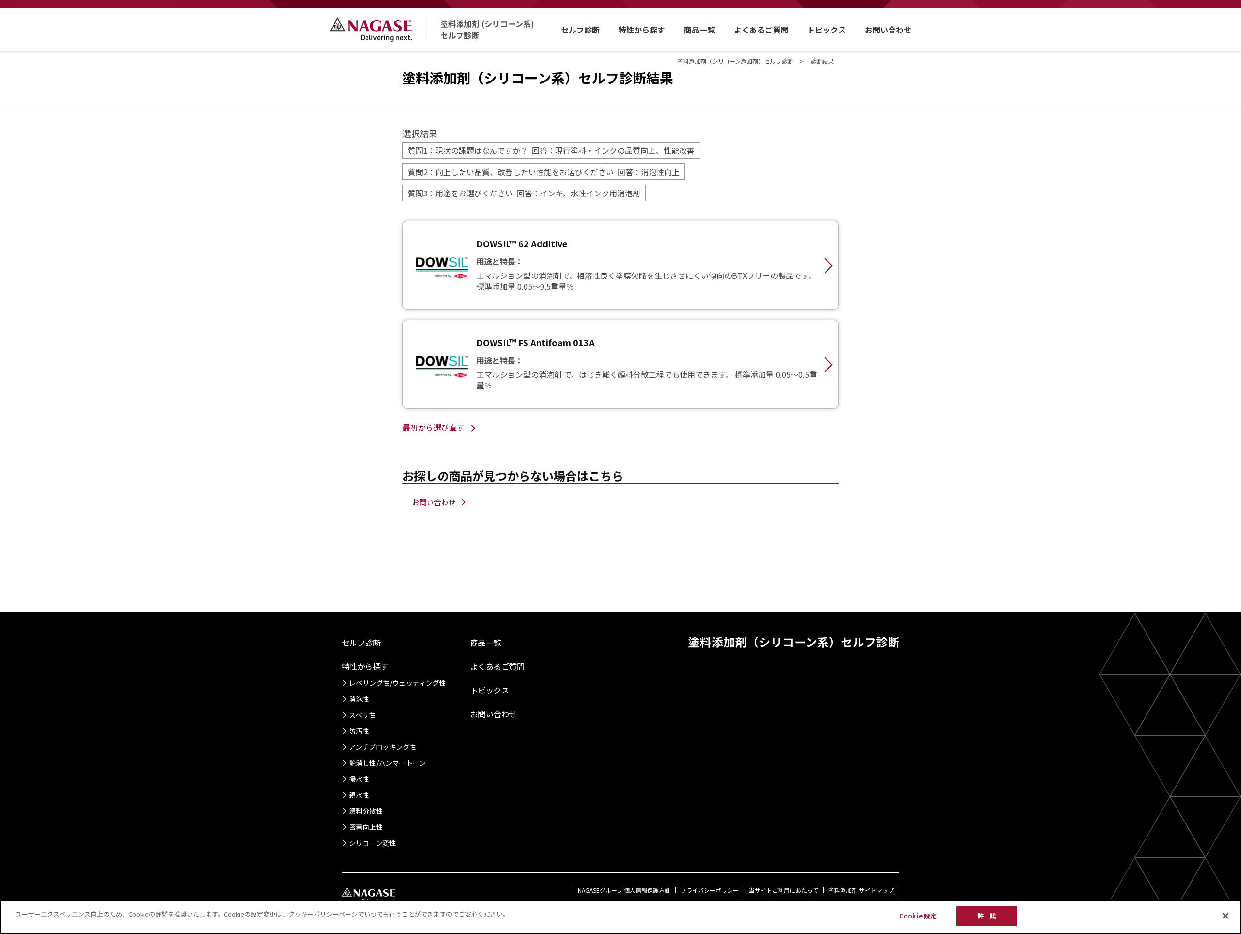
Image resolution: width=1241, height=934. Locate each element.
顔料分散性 (366, 811)
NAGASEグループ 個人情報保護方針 (624, 890)
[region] (620, 917)
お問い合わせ (888, 29)
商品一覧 (699, 29)
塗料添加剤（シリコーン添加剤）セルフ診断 (735, 61)
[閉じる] (1225, 915)
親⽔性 (359, 795)
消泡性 (359, 699)
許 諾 (986, 915)
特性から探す (642, 29)
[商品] (620, 265)
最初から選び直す (433, 427)
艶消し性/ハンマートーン (387, 763)
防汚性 (359, 731)
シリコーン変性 (372, 843)
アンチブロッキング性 (382, 747)
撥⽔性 (359, 779)
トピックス (826, 29)
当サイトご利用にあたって (783, 890)
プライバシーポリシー (710, 890)
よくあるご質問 (761, 29)
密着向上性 (366, 827)
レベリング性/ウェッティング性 (397, 683)
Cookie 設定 (918, 915)
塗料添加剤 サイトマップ (861, 890)
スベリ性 (362, 715)
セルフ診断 (580, 29)
